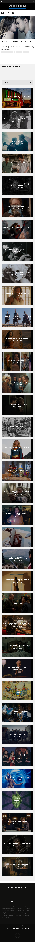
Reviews (27, 925)
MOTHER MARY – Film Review (17, 777)
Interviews (23, 927)
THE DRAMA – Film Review (17, 821)
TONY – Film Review (17, 162)
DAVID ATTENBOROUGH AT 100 (17, 668)
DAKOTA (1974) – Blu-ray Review (17, 536)
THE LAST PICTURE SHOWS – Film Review (17, 96)
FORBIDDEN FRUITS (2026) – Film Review (17, 755)
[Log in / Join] (33, 1)
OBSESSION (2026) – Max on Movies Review (17, 645)
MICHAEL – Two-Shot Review (17, 711)
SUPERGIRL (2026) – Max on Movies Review (17, 448)
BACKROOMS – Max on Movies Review (17, 580)
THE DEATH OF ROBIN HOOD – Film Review (17, 492)
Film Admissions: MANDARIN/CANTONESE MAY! (18, 558)
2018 (2, 51)
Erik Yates (4, 43)
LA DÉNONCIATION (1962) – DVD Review (17, 250)
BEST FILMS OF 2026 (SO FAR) (17, 360)
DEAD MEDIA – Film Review (17, 206)
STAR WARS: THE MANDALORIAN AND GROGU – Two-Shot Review (17, 623)
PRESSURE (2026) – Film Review (17, 602)
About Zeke (17, 925)
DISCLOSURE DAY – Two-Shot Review (17, 514)
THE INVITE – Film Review (17, 382)
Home (8, 925)
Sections (13, 927)
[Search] (31, 1)
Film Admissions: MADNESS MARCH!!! (17, 799)
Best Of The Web (13, 928)
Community (26, 928)
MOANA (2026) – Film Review (17, 338)
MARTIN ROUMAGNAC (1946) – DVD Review (17, 118)
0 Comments (26, 51)
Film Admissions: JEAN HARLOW (17, 272)
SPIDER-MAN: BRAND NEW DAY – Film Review (17, 228)
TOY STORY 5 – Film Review (17, 470)
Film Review (19, 51)
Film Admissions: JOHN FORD (17, 426)
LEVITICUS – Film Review (17, 404)
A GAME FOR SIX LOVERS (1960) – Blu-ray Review (17, 184)
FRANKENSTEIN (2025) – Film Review (18, 843)
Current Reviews (9, 51)
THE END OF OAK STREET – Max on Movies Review (17, 140)
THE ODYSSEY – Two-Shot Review (17, 316)
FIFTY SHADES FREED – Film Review (16, 42)
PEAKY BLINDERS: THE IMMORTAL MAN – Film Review (17, 733)
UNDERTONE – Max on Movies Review (17, 865)
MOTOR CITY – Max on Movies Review (17, 294)
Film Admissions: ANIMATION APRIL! (17, 689)
